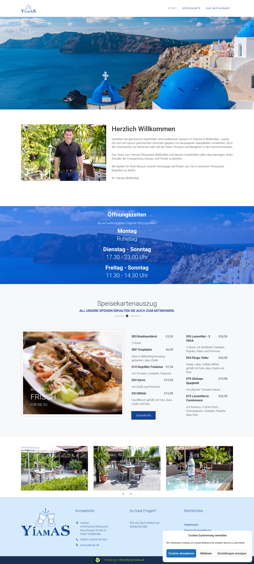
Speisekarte (191, 8)
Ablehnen (206, 553)
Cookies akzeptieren (181, 553)
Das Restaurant (218, 8)
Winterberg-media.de (131, 560)
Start (172, 8)
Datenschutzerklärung (197, 530)
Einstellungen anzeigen (232, 553)
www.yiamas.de (89, 545)
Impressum (191, 524)
